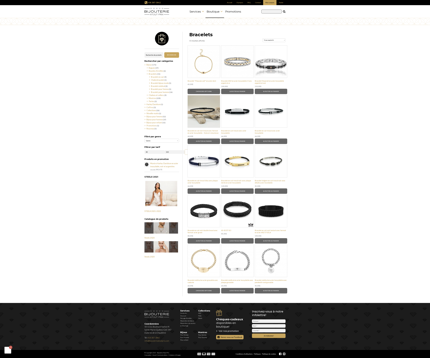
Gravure (183, 316)
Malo (200, 316)
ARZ (199, 313)
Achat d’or (183, 313)
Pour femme (184, 335)
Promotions (233, 11)
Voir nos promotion (229, 331)
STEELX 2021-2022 (152, 211)
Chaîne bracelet (157, 80)
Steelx (200, 318)
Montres (152, 98)
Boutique (213, 11)
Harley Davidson (153, 104)
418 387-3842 (154, 2)
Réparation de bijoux (187, 321)
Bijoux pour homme (154, 119)
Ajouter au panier (237, 91)
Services (195, 11)
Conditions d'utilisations (244, 354)
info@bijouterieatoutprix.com (156, 341)
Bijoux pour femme (154, 116)
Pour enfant (184, 340)
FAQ (249, 2)
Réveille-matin (152, 113)
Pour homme (184, 337)
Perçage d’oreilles (186, 318)
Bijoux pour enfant (154, 122)
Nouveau (150, 128)
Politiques (257, 354)
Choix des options (204, 91)
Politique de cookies (269, 354)
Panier (281, 2)
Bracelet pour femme (160, 89)
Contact (258, 2)
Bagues (152, 68)
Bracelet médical (158, 86)
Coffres (149, 107)
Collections (151, 110)
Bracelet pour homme (160, 92)
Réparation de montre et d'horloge (187, 324)
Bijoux (149, 65)
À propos (240, 2)
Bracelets (153, 74)
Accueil (229, 2)
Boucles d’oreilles (156, 71)
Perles (151, 101)
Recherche (171, 55)
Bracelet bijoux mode (160, 83)
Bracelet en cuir (157, 77)
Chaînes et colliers (156, 95)
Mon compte (269, 2)
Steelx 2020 (149, 238)
